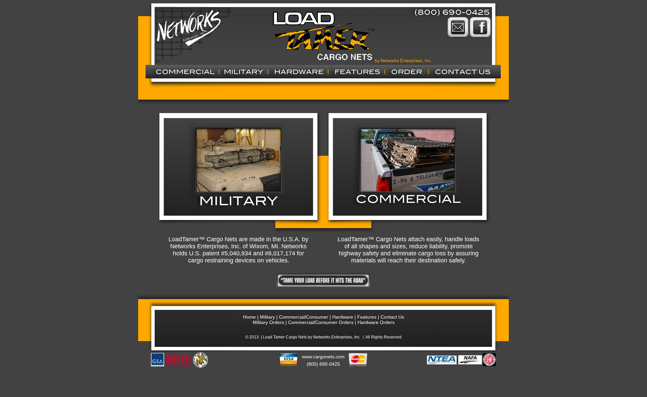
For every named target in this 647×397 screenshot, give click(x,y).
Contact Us (392, 317)
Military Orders (268, 322)
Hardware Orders (376, 322)
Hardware (342, 317)
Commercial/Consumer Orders (320, 322)
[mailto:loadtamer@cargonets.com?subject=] (458, 41)
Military (267, 317)
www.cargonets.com (323, 356)
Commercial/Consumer (304, 317)
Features (366, 317)
